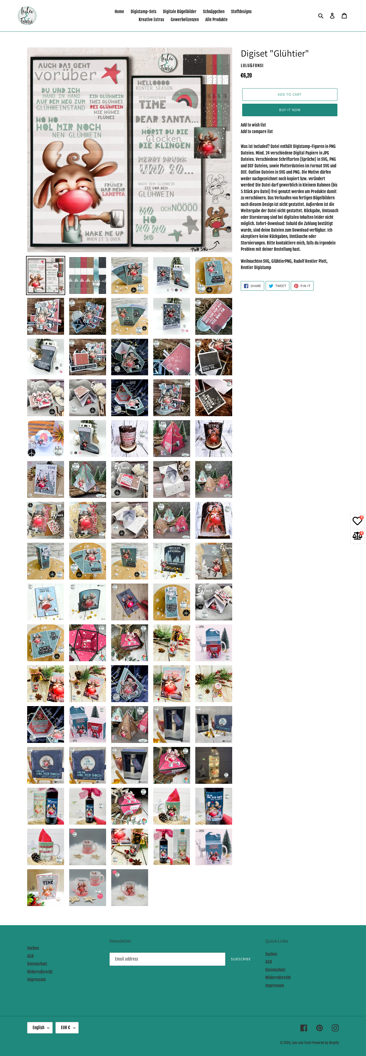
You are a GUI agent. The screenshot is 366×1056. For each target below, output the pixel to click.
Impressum (36, 979)
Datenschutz (37, 964)
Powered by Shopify (325, 1043)
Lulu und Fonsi (301, 1043)
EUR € (65, 1027)
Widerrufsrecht (40, 972)
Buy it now (290, 109)
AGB (30, 956)
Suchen (33, 948)
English (38, 1027)
